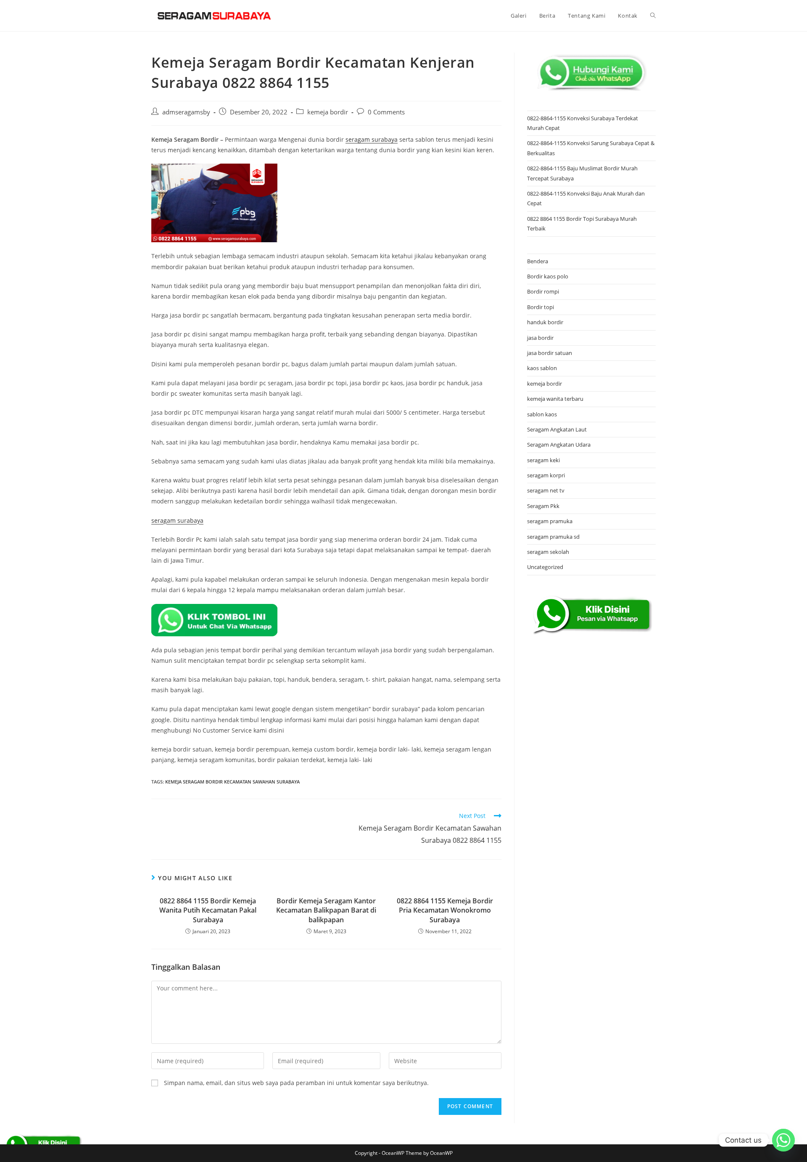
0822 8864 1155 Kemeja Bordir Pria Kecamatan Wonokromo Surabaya (445, 910)
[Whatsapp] (783, 1140)
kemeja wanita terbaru (555, 398)
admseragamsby (186, 112)
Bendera (537, 261)
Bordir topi (540, 307)
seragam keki (543, 460)
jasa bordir (540, 337)
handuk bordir (545, 322)
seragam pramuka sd (553, 536)
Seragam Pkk (543, 506)
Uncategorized (545, 567)
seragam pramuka (549, 521)
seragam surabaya (371, 139)
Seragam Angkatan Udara (559, 444)
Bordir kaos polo (547, 276)
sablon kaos (542, 414)
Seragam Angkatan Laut (557, 429)
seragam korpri (546, 475)
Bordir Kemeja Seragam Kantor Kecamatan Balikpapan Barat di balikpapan (326, 910)
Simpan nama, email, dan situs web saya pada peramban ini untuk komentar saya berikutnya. (296, 1083)
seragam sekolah (548, 552)
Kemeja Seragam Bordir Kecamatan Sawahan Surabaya (232, 781)
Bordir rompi (543, 291)
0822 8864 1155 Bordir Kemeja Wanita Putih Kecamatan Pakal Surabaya (207, 910)
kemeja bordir (327, 112)
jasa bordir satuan (549, 353)
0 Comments (386, 112)
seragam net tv (545, 490)
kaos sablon (542, 368)
